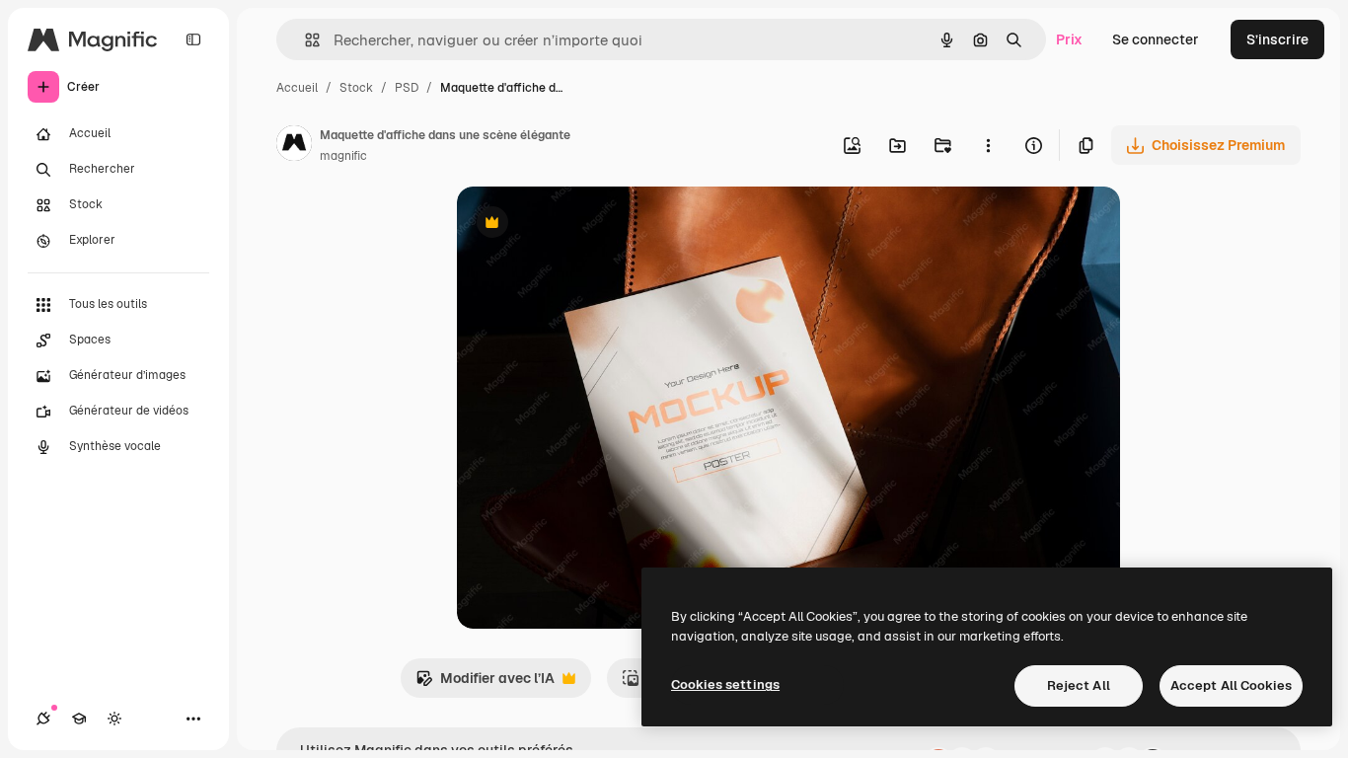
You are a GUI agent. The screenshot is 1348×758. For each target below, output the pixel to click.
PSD (406, 88)
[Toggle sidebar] (193, 39)
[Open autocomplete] (304, 40)
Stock (356, 88)
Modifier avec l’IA (485, 683)
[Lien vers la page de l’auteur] (294, 146)
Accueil (297, 88)
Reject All (1078, 685)
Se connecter (1155, 39)
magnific (343, 156)
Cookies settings (725, 684)
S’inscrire (1277, 39)
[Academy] (79, 718)
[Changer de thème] (114, 718)
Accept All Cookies (1231, 685)
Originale (587, 224)
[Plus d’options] (988, 145)
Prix (1069, 39)
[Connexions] (43, 718)
